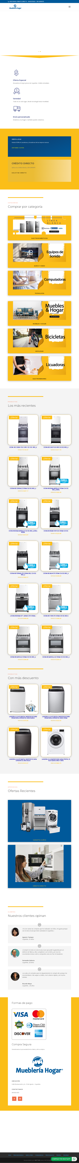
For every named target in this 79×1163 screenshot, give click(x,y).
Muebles (59, 1155)
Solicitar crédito (19, 173)
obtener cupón (18, 147)
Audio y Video (39, 266)
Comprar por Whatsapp (61, 1159)
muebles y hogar (39, 323)
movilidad (39, 351)
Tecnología (39, 293)
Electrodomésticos (40, 238)
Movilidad (66, 1155)
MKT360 (37, 1160)
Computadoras (39, 1155)
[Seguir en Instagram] (20, 1099)
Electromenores (39, 379)
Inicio (9, 1155)
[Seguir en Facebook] (14, 1099)
